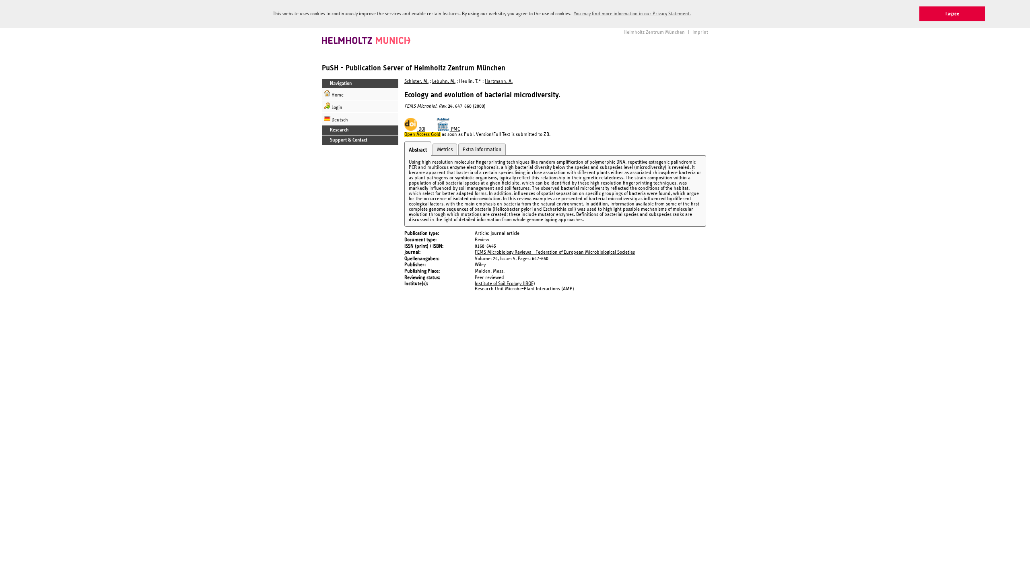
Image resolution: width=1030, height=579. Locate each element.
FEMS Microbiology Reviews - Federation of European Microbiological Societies (555, 252)
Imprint (700, 32)
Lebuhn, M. (443, 81)
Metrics (445, 149)
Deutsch (339, 120)
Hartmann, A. (499, 81)
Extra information (482, 149)
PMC (455, 129)
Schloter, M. (416, 81)
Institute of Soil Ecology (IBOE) (505, 283)
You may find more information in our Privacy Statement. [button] (632, 13)
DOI (421, 129)
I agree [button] (952, 14)
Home (337, 95)
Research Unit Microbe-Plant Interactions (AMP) (524, 289)
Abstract (418, 150)
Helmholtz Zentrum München (654, 32)
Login (336, 107)
